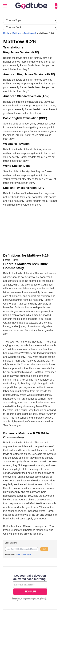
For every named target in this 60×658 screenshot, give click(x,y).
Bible (6, 33)
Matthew (16, 33)
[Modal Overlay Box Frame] (30, 588)
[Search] (56, 6)
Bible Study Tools (23, 554)
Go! (44, 549)
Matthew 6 (30, 33)
